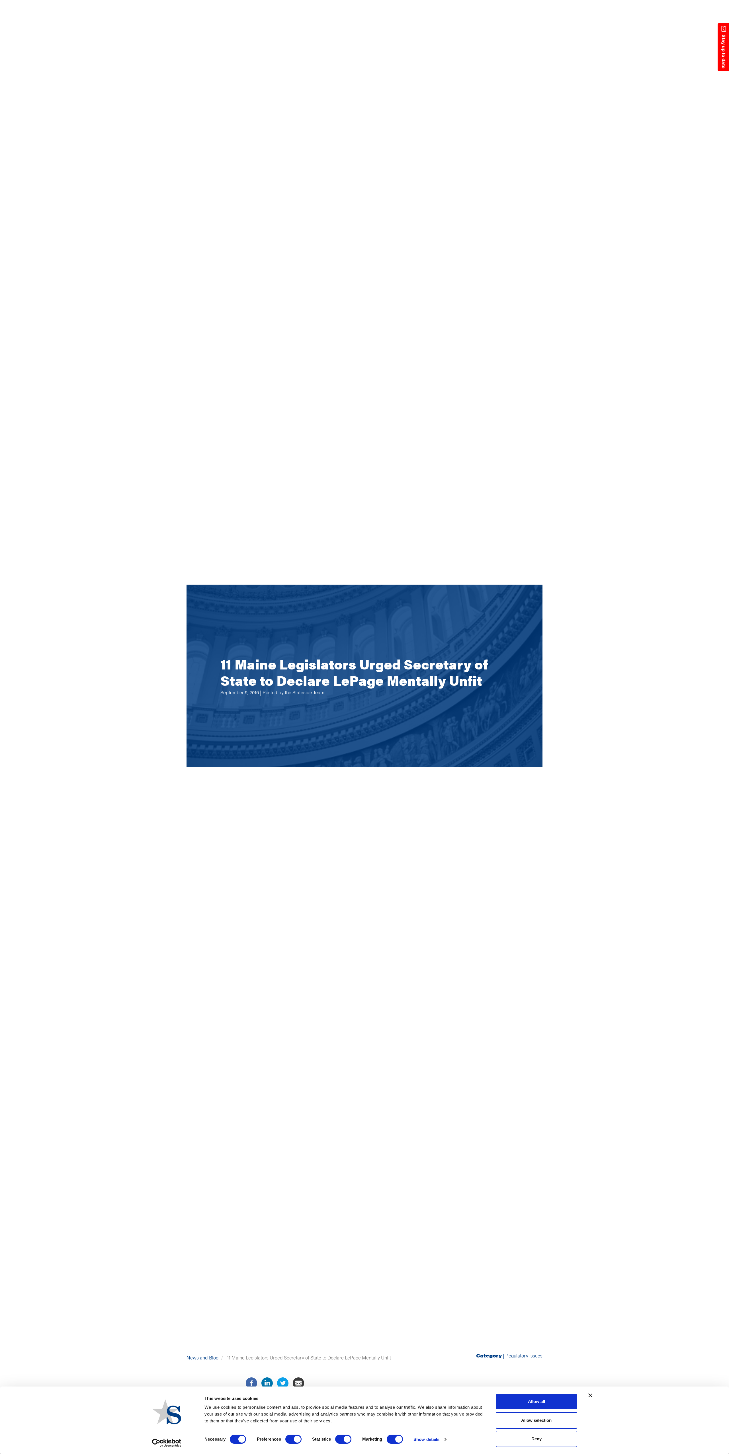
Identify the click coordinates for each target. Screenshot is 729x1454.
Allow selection (536, 1420)
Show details (426, 1439)
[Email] (298, 1382)
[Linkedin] (267, 1382)
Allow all (536, 1401)
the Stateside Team (304, 692)
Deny (536, 1438)
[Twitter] (282, 1382)
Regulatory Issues (523, 1355)
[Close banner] (590, 1395)
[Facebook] (251, 1382)
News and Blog (202, 1357)
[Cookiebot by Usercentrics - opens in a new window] (167, 1443)
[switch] (293, 1439)
